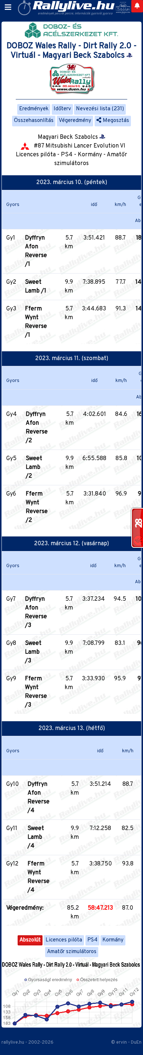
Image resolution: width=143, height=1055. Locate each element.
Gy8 (11, 643)
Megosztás (115, 120)
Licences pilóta (63, 940)
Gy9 (11, 679)
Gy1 (10, 238)
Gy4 (11, 414)
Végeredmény (75, 120)
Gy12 (12, 864)
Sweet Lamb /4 (35, 837)
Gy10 (12, 784)
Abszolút (30, 940)
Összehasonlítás (34, 120)
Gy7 (11, 599)
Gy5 (11, 458)
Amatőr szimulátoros (71, 951)
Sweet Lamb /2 (34, 467)
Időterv (62, 109)
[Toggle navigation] (8, 8)
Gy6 (11, 494)
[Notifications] (137, 6)
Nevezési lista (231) (100, 109)
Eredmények (33, 109)
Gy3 (11, 309)
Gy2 (11, 282)
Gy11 (11, 828)
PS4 (92, 940)
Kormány (113, 940)
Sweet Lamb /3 (33, 652)
